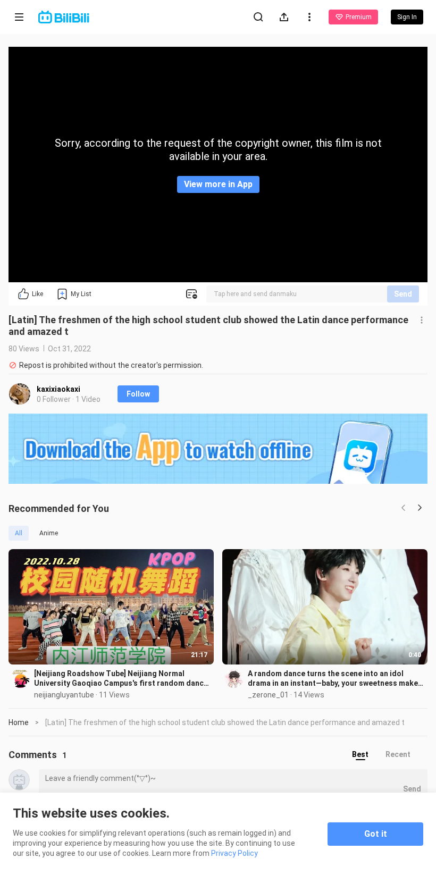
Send (403, 294)
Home (19, 722)
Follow (138, 394)
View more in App (218, 184)
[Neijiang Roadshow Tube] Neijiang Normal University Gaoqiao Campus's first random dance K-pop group (121, 678)
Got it (375, 834)
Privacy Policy (234, 853)
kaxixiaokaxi (58, 389)
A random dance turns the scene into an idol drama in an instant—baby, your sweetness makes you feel (335, 678)
